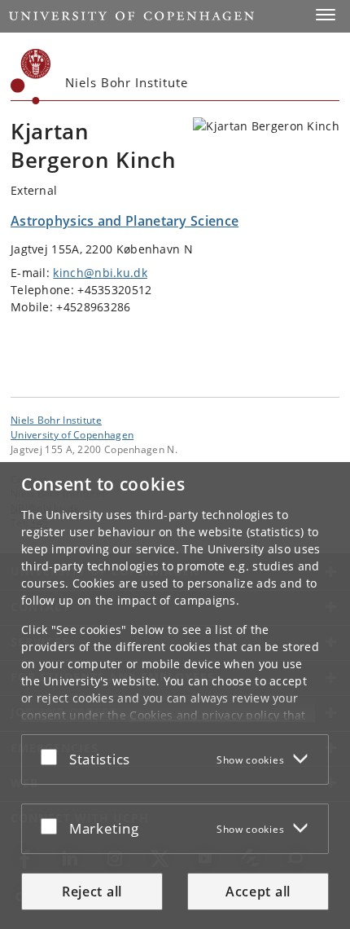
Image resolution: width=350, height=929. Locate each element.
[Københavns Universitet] (31, 76)
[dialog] (175, 695)
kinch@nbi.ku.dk (100, 272)
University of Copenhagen (72, 434)
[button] (325, 14)
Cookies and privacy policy (204, 715)
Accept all (258, 891)
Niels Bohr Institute (56, 419)
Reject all (92, 891)
